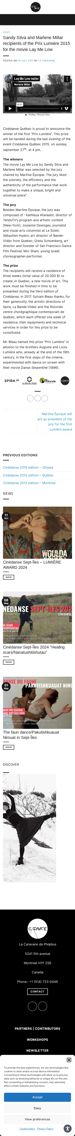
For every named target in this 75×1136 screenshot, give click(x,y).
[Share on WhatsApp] (30, 398)
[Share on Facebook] (37, 398)
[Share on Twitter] (44, 398)
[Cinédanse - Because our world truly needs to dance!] (36, 7)
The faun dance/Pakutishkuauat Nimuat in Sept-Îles (31, 735)
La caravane (46, 60)
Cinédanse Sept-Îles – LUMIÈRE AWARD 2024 (32, 565)
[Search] (70, 7)
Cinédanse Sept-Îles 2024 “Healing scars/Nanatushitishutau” (34, 650)
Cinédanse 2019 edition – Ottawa (28, 467)
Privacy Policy (45, 1128)
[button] (69, 1060)
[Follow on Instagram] (42, 1006)
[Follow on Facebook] (32, 1006)
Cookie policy (27, 1128)
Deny (37, 1108)
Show (9, 577)
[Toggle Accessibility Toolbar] (67, 1128)
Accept (37, 1097)
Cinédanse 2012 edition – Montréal (29, 483)
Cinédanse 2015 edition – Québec (28, 475)
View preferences (37, 1119)
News (6, 32)
